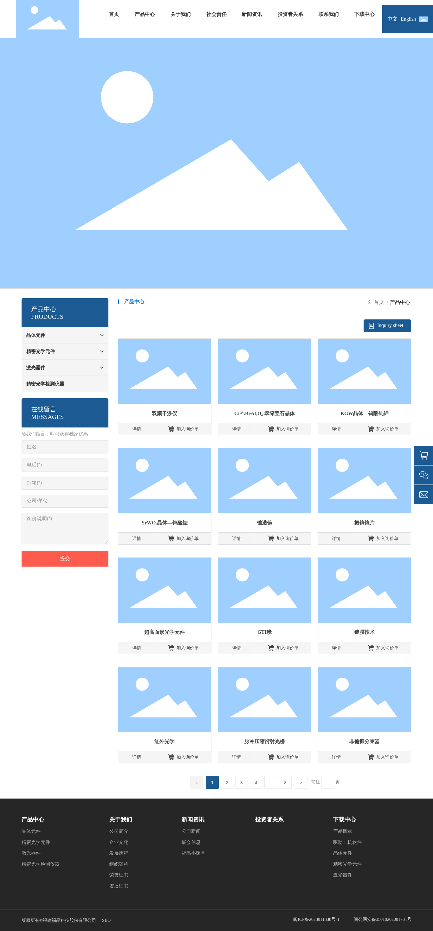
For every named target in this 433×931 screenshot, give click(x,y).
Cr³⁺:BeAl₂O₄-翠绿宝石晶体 (264, 413)
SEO (106, 920)
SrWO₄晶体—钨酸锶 (165, 522)
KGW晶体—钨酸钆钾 (364, 413)
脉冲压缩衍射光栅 (264, 741)
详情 (136, 429)
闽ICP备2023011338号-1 (316, 919)
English (408, 19)
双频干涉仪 (164, 413)
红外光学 (164, 741)
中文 (392, 19)
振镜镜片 (364, 522)
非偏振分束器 (364, 741)
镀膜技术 (364, 632)
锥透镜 (264, 522)
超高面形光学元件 (164, 632)
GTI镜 (264, 632)
